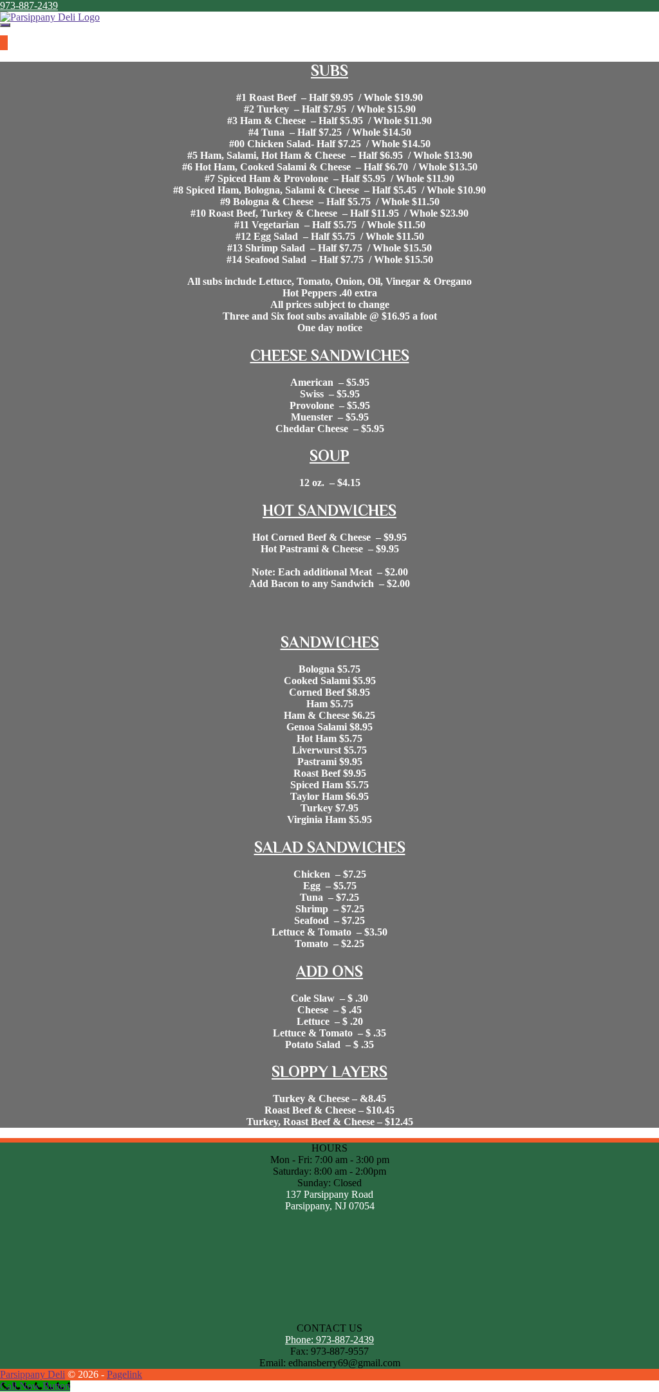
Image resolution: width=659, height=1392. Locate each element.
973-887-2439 (29, 5)
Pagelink (124, 1374)
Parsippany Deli (32, 1374)
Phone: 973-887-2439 (329, 1339)
